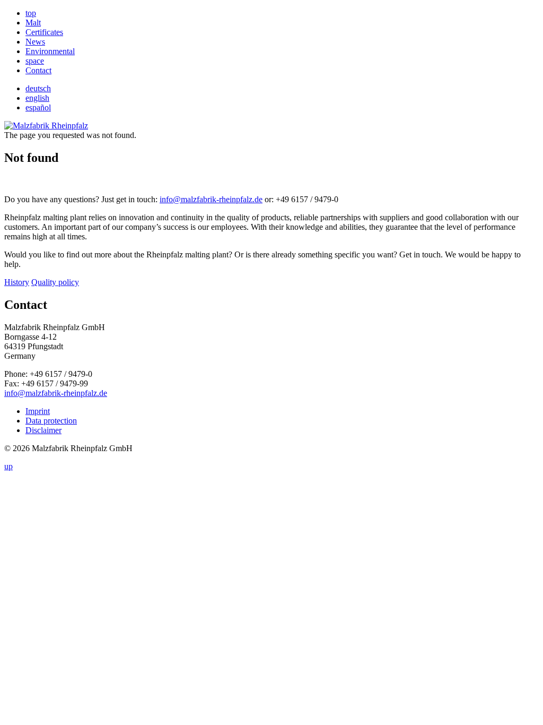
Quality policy (55, 282)
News (35, 41)
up (8, 466)
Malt (33, 22)
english (37, 97)
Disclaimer (43, 430)
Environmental (50, 51)
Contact (38, 70)
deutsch (38, 88)
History (16, 282)
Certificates (44, 32)
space (34, 60)
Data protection (51, 420)
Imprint (37, 411)
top (30, 13)
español (38, 107)
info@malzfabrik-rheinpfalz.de (211, 199)
